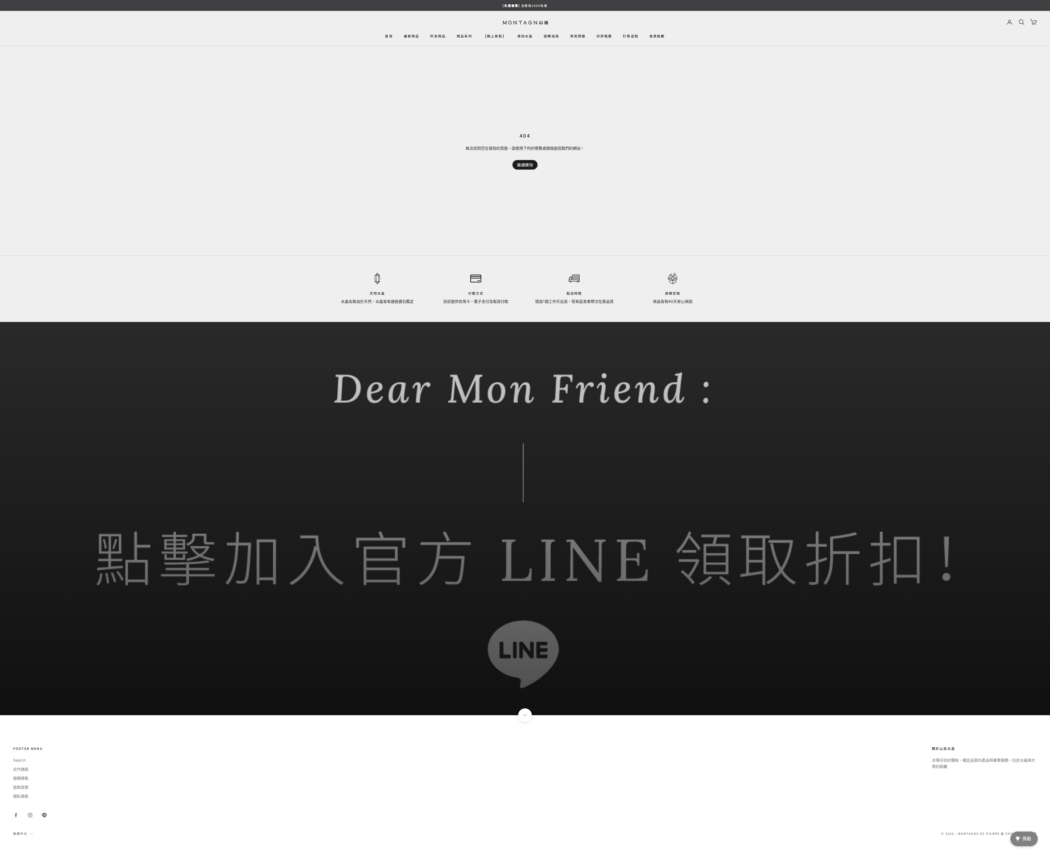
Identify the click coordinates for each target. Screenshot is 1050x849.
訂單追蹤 (630, 36)
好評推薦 (604, 36)
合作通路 (20, 769)
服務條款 (20, 778)
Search (19, 760)
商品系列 (464, 36)
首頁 (389, 36)
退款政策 (20, 787)
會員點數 (657, 36)
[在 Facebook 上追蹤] (16, 815)
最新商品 (411, 36)
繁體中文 (20, 833)
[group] (525, 518)
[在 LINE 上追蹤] (44, 815)
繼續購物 (525, 164)
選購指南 (551, 36)
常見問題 (578, 36)
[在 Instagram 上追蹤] (30, 815)
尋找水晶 (525, 36)
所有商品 (438, 36)
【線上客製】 (494, 36)
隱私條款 (20, 796)
